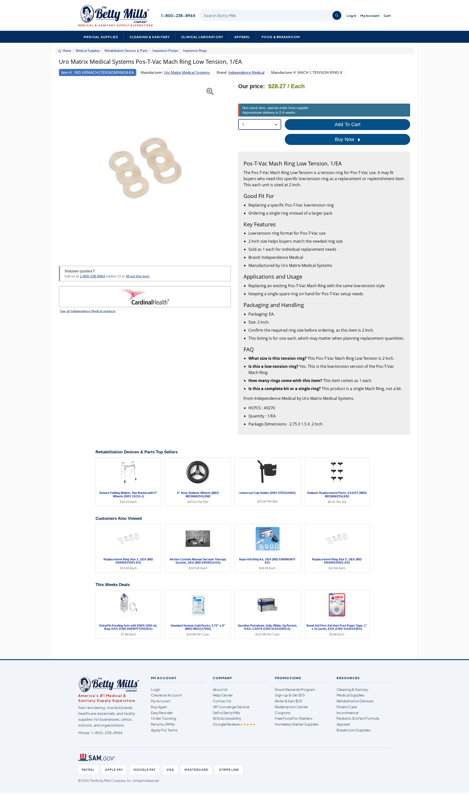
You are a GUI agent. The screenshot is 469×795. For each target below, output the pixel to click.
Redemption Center (291, 707)
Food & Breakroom (281, 37)
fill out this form (137, 276)
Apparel (242, 37)
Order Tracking (163, 718)
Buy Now (345, 139)
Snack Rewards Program (295, 689)
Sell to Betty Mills (226, 712)
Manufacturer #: (283, 72)
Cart (387, 15)
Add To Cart (348, 124)
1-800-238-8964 (178, 15)
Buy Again (159, 707)
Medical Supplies (101, 37)
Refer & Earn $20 (288, 701)
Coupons (282, 712)
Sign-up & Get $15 (290, 695)
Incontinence (348, 712)
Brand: (222, 72)
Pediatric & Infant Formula (358, 718)
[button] (65, 169)
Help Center (223, 695)
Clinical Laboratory (202, 37)
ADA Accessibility (227, 718)
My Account (370, 15)
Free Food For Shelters (293, 718)
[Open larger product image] (145, 169)
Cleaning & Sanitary (149, 37)
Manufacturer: (152, 72)
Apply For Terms (164, 730)
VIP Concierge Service (231, 707)
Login (155, 689)
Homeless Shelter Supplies (297, 724)
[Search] (336, 15)
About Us (220, 689)
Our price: (251, 86)
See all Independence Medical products (88, 311)
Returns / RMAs (163, 724)
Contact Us (222, 701)
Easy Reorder (162, 712)
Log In (351, 15)
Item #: (66, 72)
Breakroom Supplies (354, 730)
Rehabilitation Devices (355, 701)
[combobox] (259, 124)
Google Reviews (234, 724)
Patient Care (347, 707)
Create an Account (166, 695)
